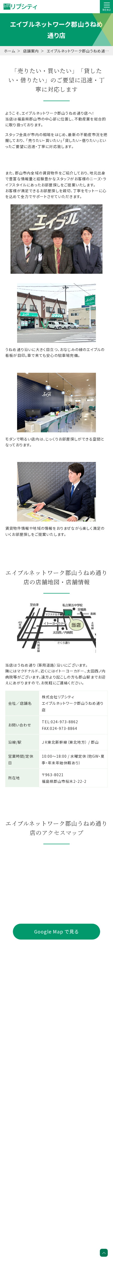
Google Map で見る (56, 931)
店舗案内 (31, 51)
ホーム (9, 51)
